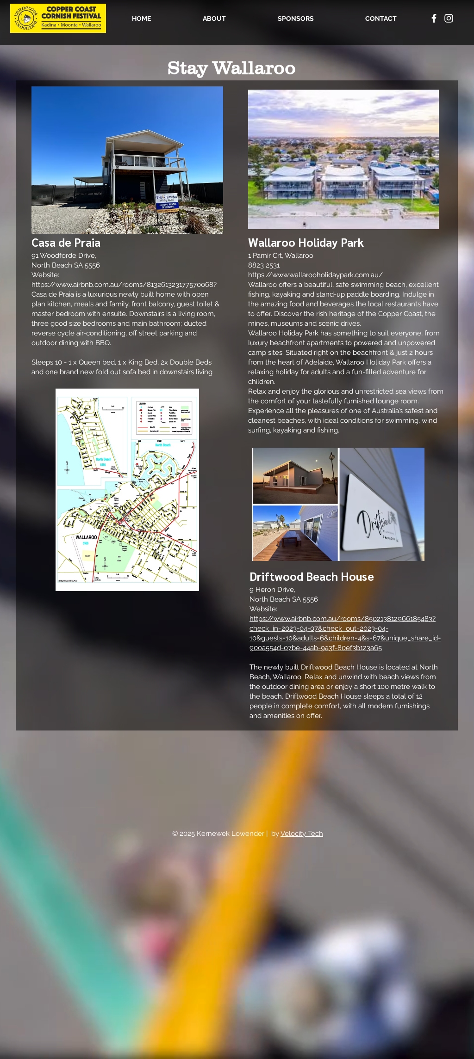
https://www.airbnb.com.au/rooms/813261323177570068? (124, 284)
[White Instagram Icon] (449, 18)
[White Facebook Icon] (434, 18)
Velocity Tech (302, 833)
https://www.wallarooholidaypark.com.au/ (315, 275)
